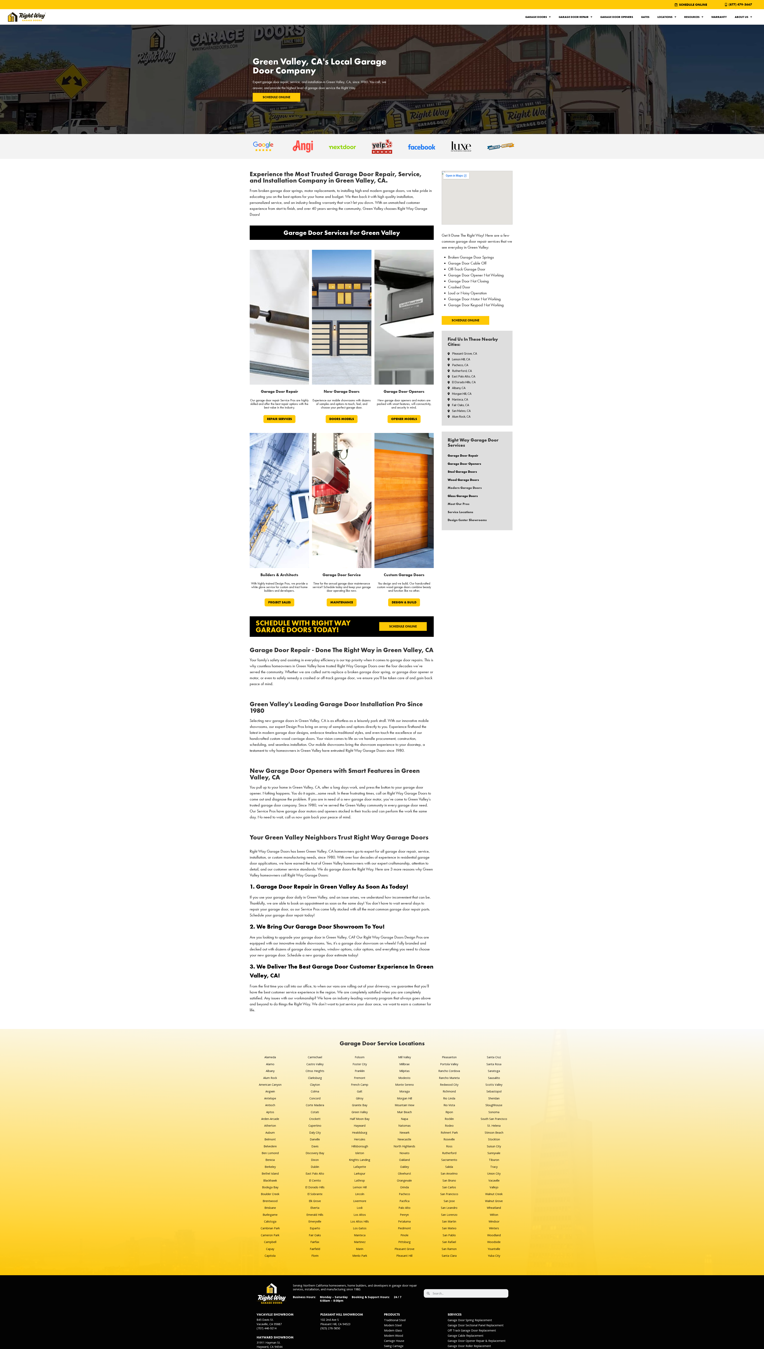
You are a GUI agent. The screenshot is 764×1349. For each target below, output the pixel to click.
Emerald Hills (314, 1215)
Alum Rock (270, 1078)
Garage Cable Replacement (465, 1335)
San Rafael (449, 1242)
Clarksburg (315, 1078)
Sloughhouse (493, 1105)
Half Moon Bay (359, 1119)
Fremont (359, 1078)
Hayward (359, 1125)
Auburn (270, 1132)
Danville (315, 1139)
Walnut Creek (494, 1194)
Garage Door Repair (574, 17)
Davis (315, 1146)
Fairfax (314, 1242)
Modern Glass (393, 1330)
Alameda (270, 1057)
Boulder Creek (270, 1194)
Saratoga (494, 1071)
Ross (449, 1146)
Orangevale (404, 1180)
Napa (404, 1119)
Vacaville (494, 1180)
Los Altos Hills (359, 1221)
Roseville (449, 1139)
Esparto (315, 1228)
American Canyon (270, 1084)
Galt (359, 1091)
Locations (664, 17)
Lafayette (359, 1167)
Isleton (359, 1153)
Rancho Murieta (449, 1078)
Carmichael (315, 1057)
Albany (270, 1071)
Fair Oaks (315, 1235)
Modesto (404, 1078)
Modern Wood (393, 1335)
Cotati (315, 1112)
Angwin (270, 1091)
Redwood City (449, 1084)
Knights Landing (359, 1160)
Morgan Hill (404, 1098)
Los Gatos (359, 1228)
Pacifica (404, 1201)
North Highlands (404, 1146)
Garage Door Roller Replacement (469, 1346)
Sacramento (449, 1160)
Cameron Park (270, 1235)
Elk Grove (315, 1201)
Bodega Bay (270, 1187)
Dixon (315, 1160)
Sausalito (494, 1078)
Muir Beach (404, 1112)
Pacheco (404, 1194)
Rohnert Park (449, 1132)
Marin (359, 1249)
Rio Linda (449, 1098)
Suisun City (494, 1146)
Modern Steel (393, 1325)
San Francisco (449, 1194)
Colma (315, 1091)
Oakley (404, 1167)
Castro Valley (315, 1064)
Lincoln (359, 1194)
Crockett (315, 1119)
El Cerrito (315, 1180)
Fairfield (315, 1249)
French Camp (359, 1084)
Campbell (270, 1242)
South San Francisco (494, 1119)
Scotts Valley (493, 1084)
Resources (692, 17)
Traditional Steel (395, 1320)
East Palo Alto (315, 1173)
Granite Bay (359, 1105)
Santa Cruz (494, 1057)
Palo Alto (404, 1208)
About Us (741, 17)
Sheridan (494, 1098)
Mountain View (404, 1105)
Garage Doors (536, 17)
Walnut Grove (494, 1201)
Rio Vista (449, 1105)
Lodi (360, 1208)
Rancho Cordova (449, 1071)
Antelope (270, 1098)
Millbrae (404, 1064)
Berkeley (270, 1167)
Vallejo (494, 1187)
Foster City (360, 1064)
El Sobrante (315, 1194)
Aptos (270, 1112)
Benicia (270, 1160)
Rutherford (449, 1153)
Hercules (359, 1139)
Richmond (449, 1091)
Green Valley (360, 1112)
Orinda (404, 1187)
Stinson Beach (494, 1132)
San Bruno (449, 1180)
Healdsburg (359, 1132)
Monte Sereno (404, 1084)
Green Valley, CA (338, 82)
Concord (315, 1098)
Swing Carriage (393, 1346)
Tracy (494, 1167)
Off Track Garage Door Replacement (472, 1330)
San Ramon (449, 1249)
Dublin (315, 1167)
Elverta (314, 1208)
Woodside (494, 1242)
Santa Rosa (493, 1064)
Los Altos (360, 1215)
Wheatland (494, 1208)
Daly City (315, 1132)
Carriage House (394, 1341)
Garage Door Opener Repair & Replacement (477, 1341)
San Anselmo (449, 1173)
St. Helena (494, 1125)
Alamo (270, 1064)
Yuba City (494, 1256)
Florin (315, 1256)
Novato (404, 1153)
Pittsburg (404, 1242)
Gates (645, 17)
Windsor (494, 1221)
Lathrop (359, 1180)
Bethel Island (270, 1173)
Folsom (359, 1057)
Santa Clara (449, 1256)
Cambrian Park (270, 1228)
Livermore (359, 1201)
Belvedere (270, 1146)
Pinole (404, 1235)
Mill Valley (404, 1057)
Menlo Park (359, 1256)
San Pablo (449, 1235)
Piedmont (404, 1228)
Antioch (270, 1105)
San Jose (449, 1201)
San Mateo (449, 1228)
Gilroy (359, 1098)
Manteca (359, 1235)
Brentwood (270, 1201)
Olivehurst (404, 1173)
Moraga (404, 1091)
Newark (404, 1132)
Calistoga (270, 1221)
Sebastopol (494, 1091)
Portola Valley (449, 1064)
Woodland (494, 1235)
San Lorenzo (449, 1215)
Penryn (404, 1215)
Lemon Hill (360, 1187)
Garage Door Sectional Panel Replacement (476, 1325)
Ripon (449, 1112)
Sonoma (493, 1112)
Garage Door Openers (616, 17)
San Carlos (449, 1187)
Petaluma (404, 1221)
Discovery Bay (315, 1153)
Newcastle (404, 1139)
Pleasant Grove (404, 1249)
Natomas (404, 1125)
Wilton (494, 1215)
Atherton (270, 1125)
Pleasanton (449, 1057)
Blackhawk (270, 1180)
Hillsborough (359, 1146)
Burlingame (270, 1215)
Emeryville (314, 1221)
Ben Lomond (270, 1153)
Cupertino (314, 1125)
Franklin (360, 1071)
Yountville (494, 1249)
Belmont (270, 1139)
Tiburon (494, 1160)
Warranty (719, 17)
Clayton (315, 1084)
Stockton (494, 1139)
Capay (270, 1249)
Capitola (270, 1256)
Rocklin (449, 1119)
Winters (494, 1228)
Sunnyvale (493, 1153)
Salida (449, 1167)
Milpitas (404, 1071)
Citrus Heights (315, 1071)
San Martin (449, 1221)
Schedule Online (276, 97)
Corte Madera (315, 1105)
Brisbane (270, 1208)
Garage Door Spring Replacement (470, 1320)
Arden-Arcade (270, 1119)
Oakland (404, 1160)
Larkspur (359, 1173)
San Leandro (449, 1208)
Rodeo (449, 1125)
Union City (494, 1173)
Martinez (359, 1242)
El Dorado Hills (315, 1187)
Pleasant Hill (404, 1256)
